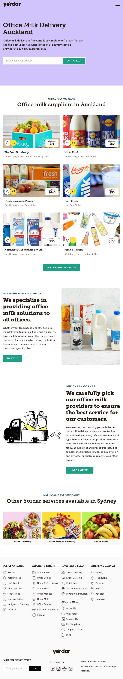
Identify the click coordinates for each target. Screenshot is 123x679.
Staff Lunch (14, 583)
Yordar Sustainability (77, 588)
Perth (98, 588)
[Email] (15, 668)
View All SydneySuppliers (61, 267)
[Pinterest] (64, 668)
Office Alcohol (44, 594)
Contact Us (72, 619)
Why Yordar (72, 614)
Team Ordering (74, 572)
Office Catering (14, 565)
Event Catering (74, 578)
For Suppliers (73, 624)
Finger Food (14, 594)
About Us (71, 608)
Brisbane (100, 583)
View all (12, 609)
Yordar (12, 4)
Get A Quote (72, 583)
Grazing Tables (15, 599)
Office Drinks (44, 578)
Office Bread (43, 572)
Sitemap (102, 662)
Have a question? (80, 470)
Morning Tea (14, 578)
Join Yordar (74, 61)
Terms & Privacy (88, 662)
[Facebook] (52, 668)
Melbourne (101, 578)
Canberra (100, 599)
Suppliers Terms (74, 629)
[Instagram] (58, 668)
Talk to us (12, 358)
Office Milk (42, 599)
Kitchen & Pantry (44, 565)
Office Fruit (43, 588)
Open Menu (118, 4)
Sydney (99, 572)
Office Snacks (44, 604)
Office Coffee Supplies (48, 583)
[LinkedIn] (70, 668)
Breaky (11, 572)
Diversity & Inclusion (77, 594)
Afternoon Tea (15, 588)
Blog (68, 635)
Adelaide (100, 594)
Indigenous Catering (18, 604)
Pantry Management (47, 609)
